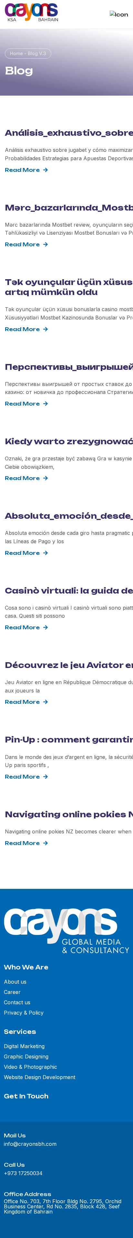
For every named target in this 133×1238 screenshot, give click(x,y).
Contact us (17, 1002)
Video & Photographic (30, 1067)
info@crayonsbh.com (30, 1143)
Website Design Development (39, 1077)
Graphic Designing (26, 1056)
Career (12, 992)
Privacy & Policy (24, 1012)
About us (15, 981)
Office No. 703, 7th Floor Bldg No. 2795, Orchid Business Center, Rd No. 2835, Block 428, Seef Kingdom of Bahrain (62, 1206)
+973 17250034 (23, 1173)
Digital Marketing (24, 1046)
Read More (22, 170)
